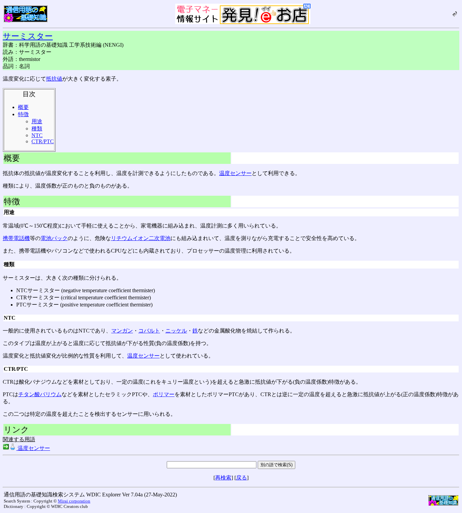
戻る (241, 477)
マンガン (122, 331)
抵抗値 (54, 79)
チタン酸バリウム (40, 394)
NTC (37, 135)
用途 (36, 121)
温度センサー (235, 173)
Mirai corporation (74, 501)
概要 (23, 107)
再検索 (223, 477)
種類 (36, 128)
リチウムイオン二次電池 (140, 238)
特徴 (23, 114)
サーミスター (28, 36)
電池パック (54, 238)
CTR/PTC (42, 141)
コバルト (149, 331)
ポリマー (164, 394)
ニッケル (176, 331)
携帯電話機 (16, 238)
